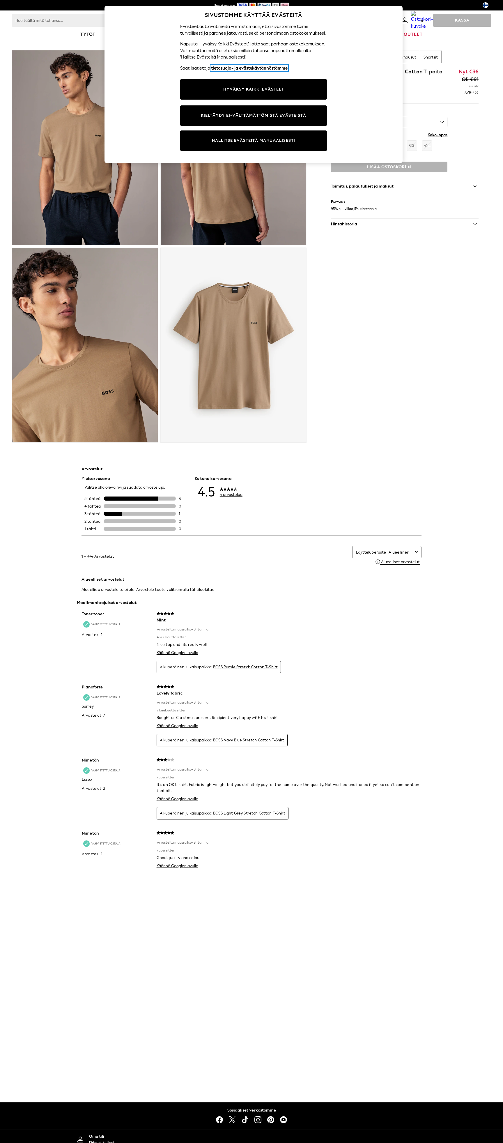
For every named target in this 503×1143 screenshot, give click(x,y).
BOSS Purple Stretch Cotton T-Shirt (245, 667)
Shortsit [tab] (431, 57)
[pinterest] (270, 1119)
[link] (404, 20)
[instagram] (258, 1119)
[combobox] (400, 552)
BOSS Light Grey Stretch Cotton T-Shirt (249, 813)
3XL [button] (412, 145)
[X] (232, 1119)
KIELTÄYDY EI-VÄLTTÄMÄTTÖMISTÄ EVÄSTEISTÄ (253, 115)
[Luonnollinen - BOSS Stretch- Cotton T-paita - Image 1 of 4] (85, 147)
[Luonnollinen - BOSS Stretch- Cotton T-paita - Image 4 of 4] (234, 345)
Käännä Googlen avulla (177, 652)
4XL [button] (427, 145)
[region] (254, 84)
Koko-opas (437, 135)
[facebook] (219, 1119)
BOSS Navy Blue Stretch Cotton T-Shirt (248, 740)
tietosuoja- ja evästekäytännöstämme (249, 68)
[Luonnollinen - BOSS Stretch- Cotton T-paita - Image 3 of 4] (85, 345)
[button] (405, 224)
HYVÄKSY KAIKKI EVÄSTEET (253, 89)
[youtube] (283, 1119)
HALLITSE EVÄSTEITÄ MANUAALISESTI (253, 140)
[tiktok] (245, 1119)
